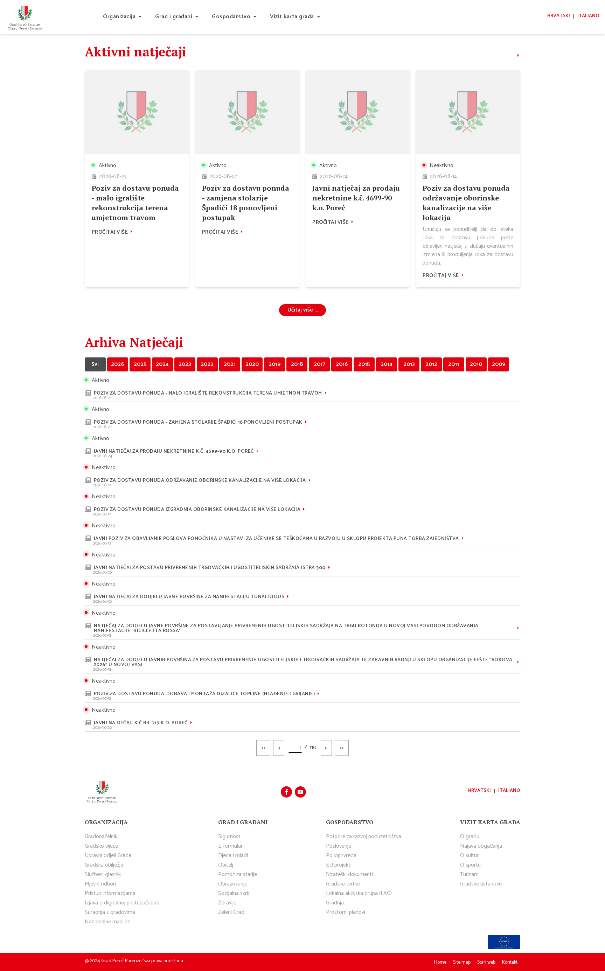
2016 (342, 364)
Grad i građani (173, 16)
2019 (274, 364)
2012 (431, 364)
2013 (409, 364)
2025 (140, 364)
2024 (162, 364)
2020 (252, 364)
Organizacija (119, 16)
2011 (453, 364)
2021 (230, 364)
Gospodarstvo (231, 16)
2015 (364, 364)
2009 (498, 364)
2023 (185, 364)
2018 (297, 364)
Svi (95, 364)
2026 (117, 364)
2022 (207, 364)
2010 (476, 364)
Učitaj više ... (302, 310)
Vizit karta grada (292, 16)
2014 (386, 364)
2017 (319, 364)
